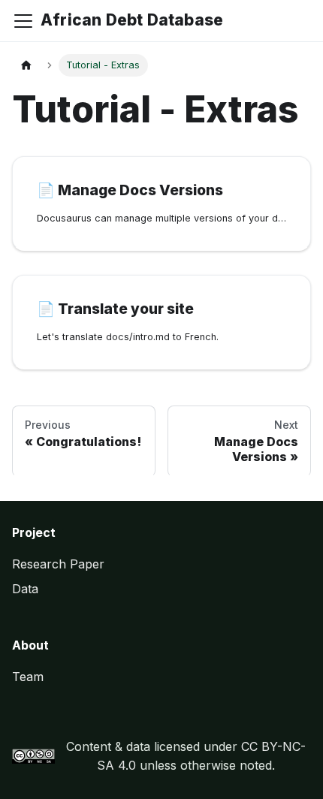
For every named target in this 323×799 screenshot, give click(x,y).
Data (25, 588)
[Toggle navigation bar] (23, 21)
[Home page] (26, 65)
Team (28, 676)
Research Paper (58, 563)
